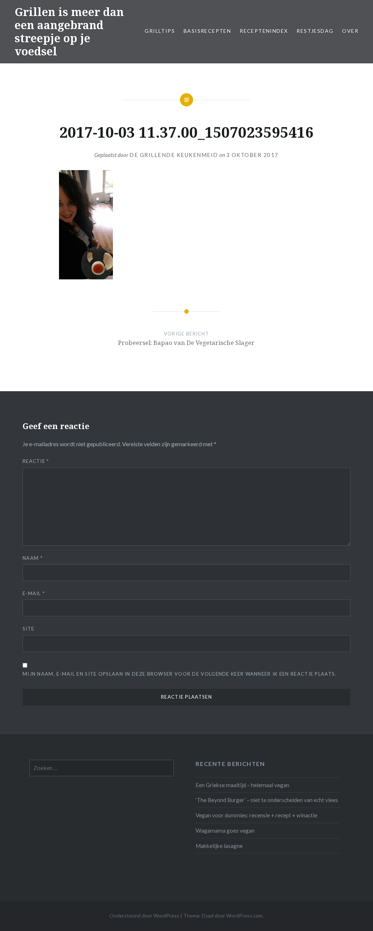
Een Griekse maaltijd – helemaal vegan (242, 785)
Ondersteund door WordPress (144, 915)
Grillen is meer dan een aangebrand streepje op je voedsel (69, 31)
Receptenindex (264, 31)
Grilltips (160, 31)
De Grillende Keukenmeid (173, 155)
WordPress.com (244, 915)
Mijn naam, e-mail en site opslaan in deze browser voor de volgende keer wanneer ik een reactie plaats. (180, 674)
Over (350, 31)
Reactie (36, 461)
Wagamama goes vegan (225, 830)
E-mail (34, 593)
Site (28, 629)
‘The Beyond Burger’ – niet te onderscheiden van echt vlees (267, 800)
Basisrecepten (207, 31)
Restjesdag (315, 31)
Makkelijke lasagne (219, 845)
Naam (33, 558)
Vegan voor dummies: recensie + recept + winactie (256, 815)
